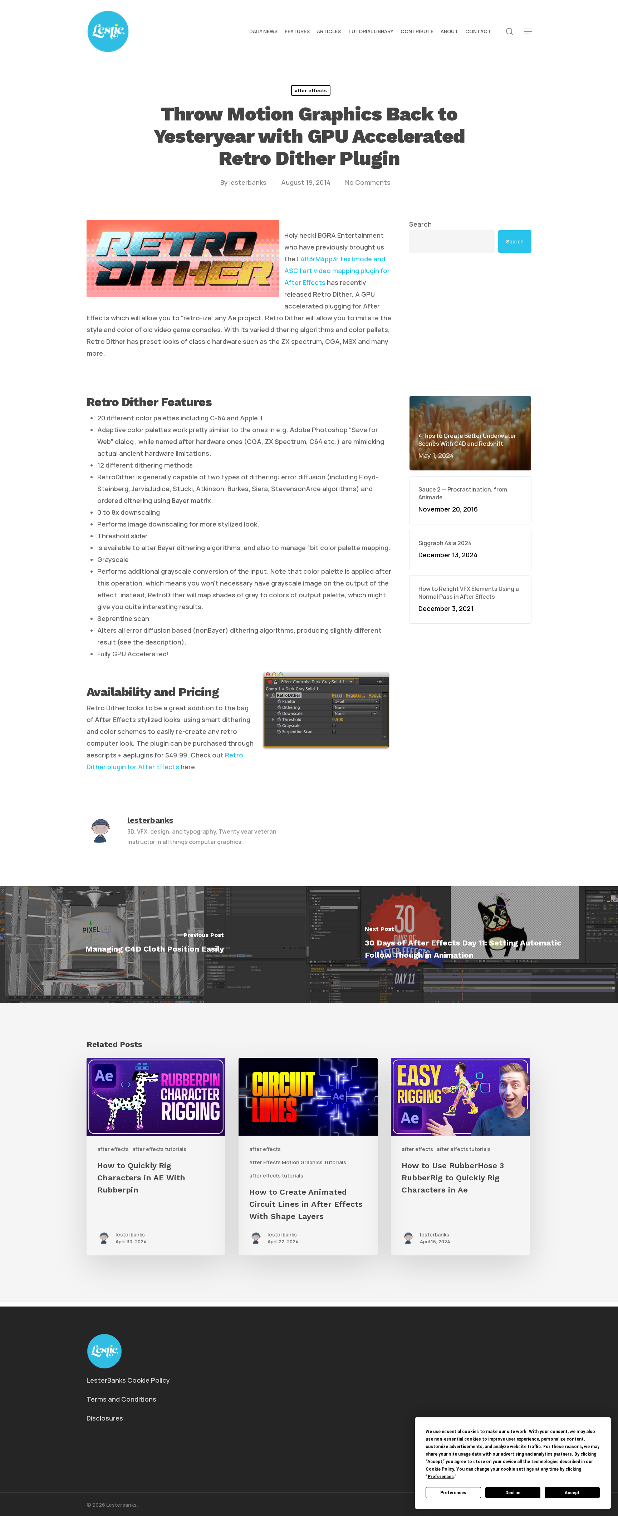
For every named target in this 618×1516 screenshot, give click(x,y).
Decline (512, 1492)
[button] (528, 31)
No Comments (368, 182)
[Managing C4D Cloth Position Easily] (154, 944)
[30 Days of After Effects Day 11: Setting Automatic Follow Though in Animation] (463, 944)
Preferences (453, 1492)
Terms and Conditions (121, 1399)
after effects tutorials (159, 1149)
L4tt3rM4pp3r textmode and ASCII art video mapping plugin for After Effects (337, 271)
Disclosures (105, 1418)
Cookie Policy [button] (440, 1469)
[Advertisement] (470, 268)
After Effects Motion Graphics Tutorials (297, 1162)
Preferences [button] (441, 1476)
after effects (311, 90)
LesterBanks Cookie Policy (128, 1380)
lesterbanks (247, 182)
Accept (572, 1492)
